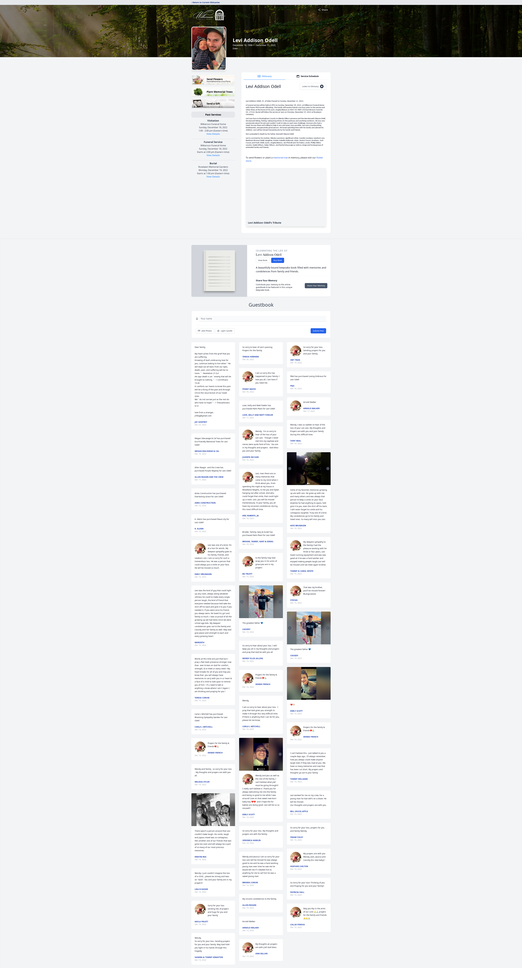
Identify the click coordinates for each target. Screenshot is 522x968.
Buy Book (278, 260)
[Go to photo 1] (212, 824)
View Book (262, 260)
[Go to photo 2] (214, 824)
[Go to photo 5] (264, 769)
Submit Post (318, 330)
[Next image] (232, 809)
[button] (213, 809)
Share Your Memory (316, 285)
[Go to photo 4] (262, 769)
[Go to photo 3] (261, 769)
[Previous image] (194, 809)
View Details (213, 133)
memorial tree (280, 157)
